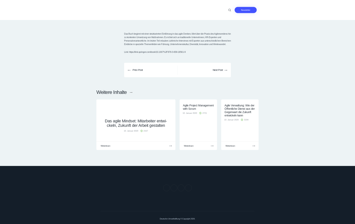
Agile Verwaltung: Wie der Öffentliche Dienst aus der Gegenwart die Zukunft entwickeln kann (240, 110)
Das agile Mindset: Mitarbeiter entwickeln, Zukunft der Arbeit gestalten (136, 123)
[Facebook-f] (166, 188)
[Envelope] (188, 188)
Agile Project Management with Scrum (198, 107)
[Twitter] (174, 188)
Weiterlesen (105, 146)
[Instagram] (181, 188)
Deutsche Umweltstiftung (170, 219)
